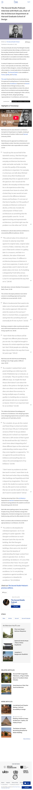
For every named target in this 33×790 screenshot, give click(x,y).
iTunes (3, 75)
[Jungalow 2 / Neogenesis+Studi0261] (8, 656)
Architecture (13, 83)
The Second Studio (13, 72)
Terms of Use (15, 786)
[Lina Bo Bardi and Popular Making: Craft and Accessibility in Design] (6, 709)
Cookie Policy (7, 788)
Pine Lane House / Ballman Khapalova (20, 630)
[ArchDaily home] (16, 2)
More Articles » (27, 739)
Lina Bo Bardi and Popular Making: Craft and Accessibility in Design (20, 707)
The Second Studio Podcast (18, 601)
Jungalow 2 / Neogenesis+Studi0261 (21, 653)
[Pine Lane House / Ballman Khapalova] (8, 633)
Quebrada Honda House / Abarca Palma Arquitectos (21, 643)
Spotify (7, 75)
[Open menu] (2, 2)
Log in (28, 1)
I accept (27, 787)
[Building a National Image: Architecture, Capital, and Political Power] (6, 721)
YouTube (14, 75)
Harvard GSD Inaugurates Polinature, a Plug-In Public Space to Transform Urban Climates (21, 677)
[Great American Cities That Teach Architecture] (6, 689)
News (4, 618)
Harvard (27, 83)
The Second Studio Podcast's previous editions (14, 586)
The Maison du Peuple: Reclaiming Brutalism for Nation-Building (20, 731)
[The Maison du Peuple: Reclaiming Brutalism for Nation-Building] (6, 733)
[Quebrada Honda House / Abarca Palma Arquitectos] (8, 645)
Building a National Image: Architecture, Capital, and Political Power (20, 721)
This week (4, 79)
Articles (10, 618)
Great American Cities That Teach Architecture (20, 686)
